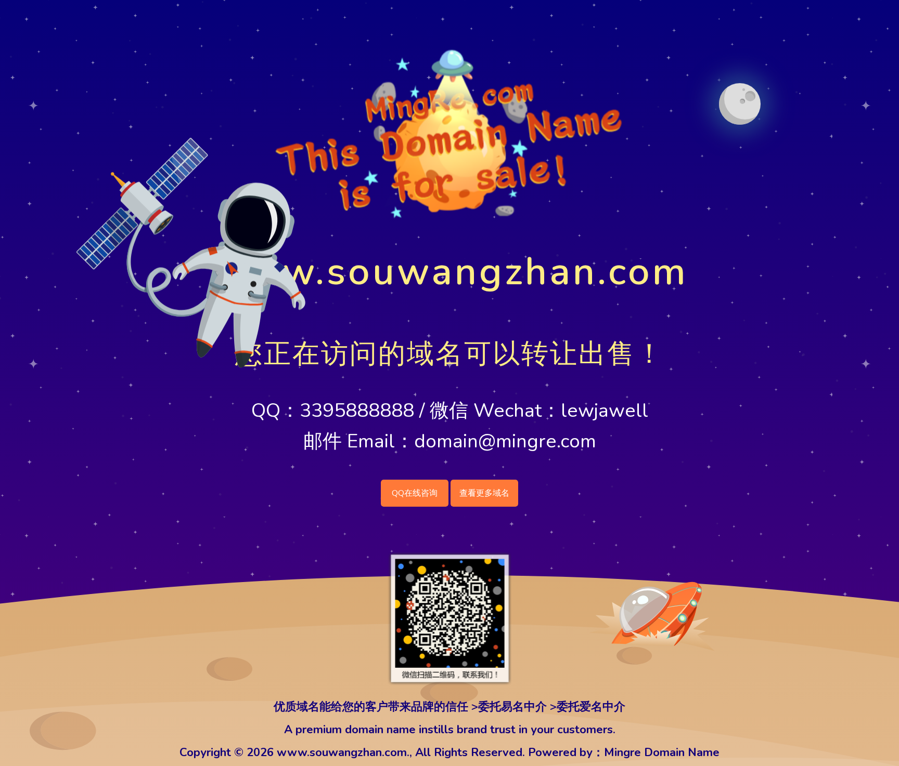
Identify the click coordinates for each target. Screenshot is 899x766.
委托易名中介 (512, 707)
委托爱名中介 (591, 707)
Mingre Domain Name (662, 752)
